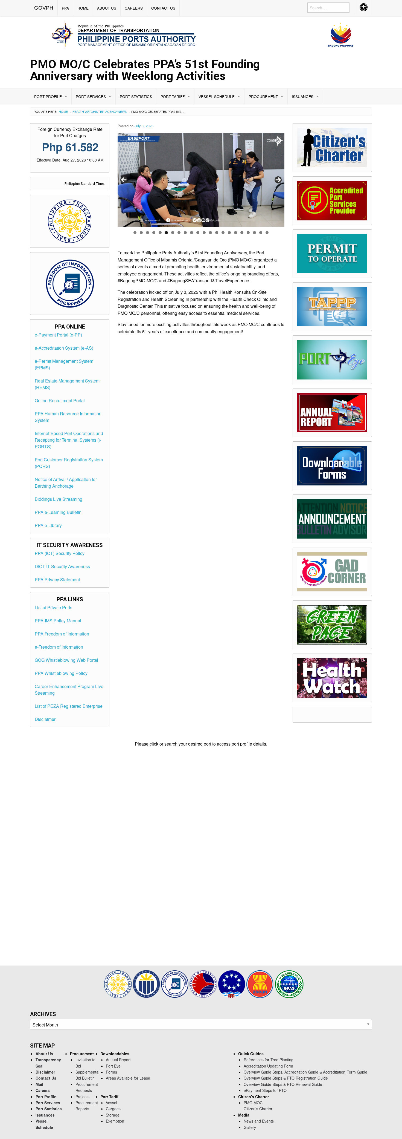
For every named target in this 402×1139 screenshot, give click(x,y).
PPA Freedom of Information (62, 634)
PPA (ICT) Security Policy (60, 553)
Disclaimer (45, 719)
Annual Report (118, 1059)
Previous (123, 179)
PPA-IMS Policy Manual (58, 620)
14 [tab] (216, 232)
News (122, 111)
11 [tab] (197, 232)
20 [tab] (254, 232)
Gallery (250, 1127)
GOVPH (43, 8)
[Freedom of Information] (175, 983)
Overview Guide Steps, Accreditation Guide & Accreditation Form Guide (305, 1072)
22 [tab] (267, 232)
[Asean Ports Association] (232, 983)
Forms (111, 1072)
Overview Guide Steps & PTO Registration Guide (286, 1078)
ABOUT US (106, 8)
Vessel (111, 1102)
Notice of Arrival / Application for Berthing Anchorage (66, 482)
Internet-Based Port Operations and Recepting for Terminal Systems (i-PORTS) (69, 440)
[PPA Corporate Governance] (147, 983)
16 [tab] (229, 232)
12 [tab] (204, 232)
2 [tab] (141, 232)
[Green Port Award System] (289, 983)
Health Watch (83, 111)
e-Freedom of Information (59, 647)
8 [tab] (178, 232)
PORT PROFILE (48, 96)
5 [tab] (160, 232)
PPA (65, 8)
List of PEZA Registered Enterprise (69, 706)
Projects (82, 1096)
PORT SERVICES (91, 96)
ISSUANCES (302, 96)
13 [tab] (210, 232)
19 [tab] (248, 232)
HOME (83, 8)
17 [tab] (235, 232)
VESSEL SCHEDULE (217, 96)
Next (278, 179)
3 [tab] (147, 232)
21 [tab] (260, 232)
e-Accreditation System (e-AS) (64, 348)
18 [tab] (241, 232)
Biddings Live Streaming (58, 499)
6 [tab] (166, 232)
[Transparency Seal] (118, 983)
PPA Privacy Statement (57, 579)
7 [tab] (172, 232)
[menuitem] (44, 8)
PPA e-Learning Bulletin (58, 512)
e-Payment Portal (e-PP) (58, 335)
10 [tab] (191, 232)
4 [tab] (153, 232)
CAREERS (134, 8)
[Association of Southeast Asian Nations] (260, 983)
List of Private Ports (53, 607)
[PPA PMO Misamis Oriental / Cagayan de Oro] (201, 34)
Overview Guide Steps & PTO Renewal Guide (283, 1084)
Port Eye (113, 1066)
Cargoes (113, 1108)
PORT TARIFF (173, 96)
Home (63, 111)
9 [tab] (185, 232)
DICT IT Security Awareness (62, 566)
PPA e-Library (48, 525)
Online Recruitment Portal (60, 400)
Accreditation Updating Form (268, 1066)
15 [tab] (223, 232)
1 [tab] (134, 232)
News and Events (259, 1121)
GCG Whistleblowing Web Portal (66, 660)
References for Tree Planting (268, 1059)
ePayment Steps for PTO (265, 1090)
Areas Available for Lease (128, 1078)
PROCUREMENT (263, 96)
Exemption (115, 1121)
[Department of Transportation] (204, 983)
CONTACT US (163, 8)
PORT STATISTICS (136, 96)
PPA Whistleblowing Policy (61, 673)
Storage (113, 1115)
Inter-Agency (106, 111)
